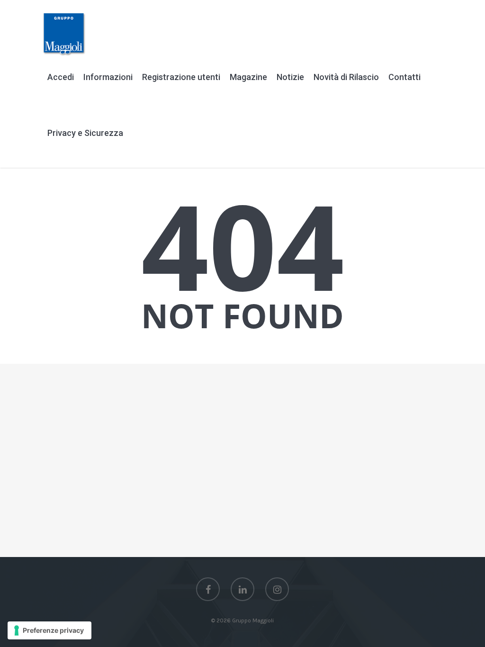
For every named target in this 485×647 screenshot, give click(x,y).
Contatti (404, 77)
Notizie (290, 77)
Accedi (60, 77)
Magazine (248, 77)
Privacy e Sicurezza (85, 133)
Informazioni (108, 77)
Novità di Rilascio (346, 77)
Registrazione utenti (181, 77)
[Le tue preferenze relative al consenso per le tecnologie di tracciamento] (49, 630)
